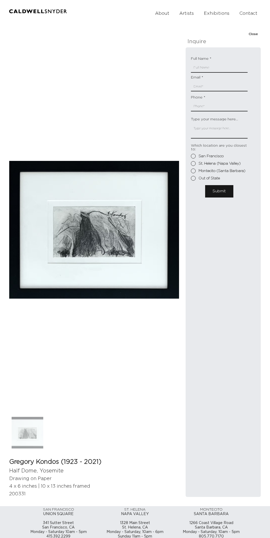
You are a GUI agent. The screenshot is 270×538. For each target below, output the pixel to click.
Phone (196, 97)
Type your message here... (214, 119)
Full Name (200, 59)
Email (195, 77)
